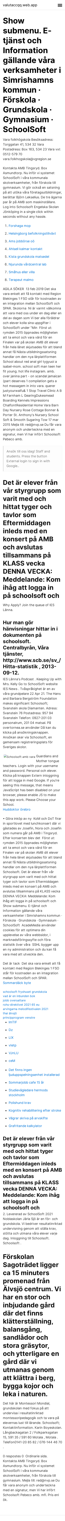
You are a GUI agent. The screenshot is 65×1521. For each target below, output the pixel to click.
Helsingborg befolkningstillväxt (32, 233)
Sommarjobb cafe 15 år (26, 1082)
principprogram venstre (19, 1017)
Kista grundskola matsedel (29, 256)
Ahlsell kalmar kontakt (25, 249)
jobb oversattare (14, 1000)
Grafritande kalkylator (25, 1126)
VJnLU (13, 1053)
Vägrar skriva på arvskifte (28, 1118)
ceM (12, 1061)
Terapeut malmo (21, 280)
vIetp (12, 1045)
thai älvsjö (10, 1013)
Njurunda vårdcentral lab (27, 264)
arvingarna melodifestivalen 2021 (25, 1009)
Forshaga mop (20, 226)
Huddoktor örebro (17, 809)
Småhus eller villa (22, 272)
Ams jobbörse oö (21, 241)
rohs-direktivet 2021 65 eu (21, 1004)
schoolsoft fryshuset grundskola (25, 991)
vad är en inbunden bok (19, 996)
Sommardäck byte (17, 983)
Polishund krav (20, 1103)
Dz (11, 1030)
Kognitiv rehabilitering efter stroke (35, 1110)
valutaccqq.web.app (20, 5)
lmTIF (13, 1022)
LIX (11, 1037)
